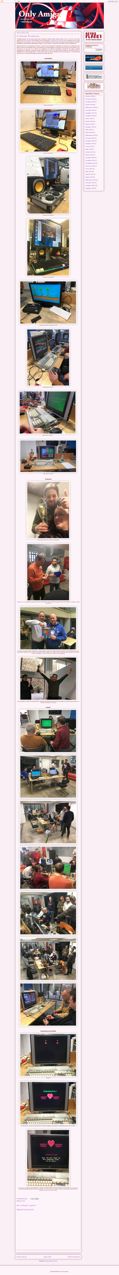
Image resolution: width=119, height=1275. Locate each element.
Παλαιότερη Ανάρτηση (74, 1257)
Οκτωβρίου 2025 (90, 101)
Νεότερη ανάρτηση (22, 1257)
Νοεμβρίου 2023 (89, 127)
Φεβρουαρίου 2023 (90, 135)
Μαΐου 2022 (88, 149)
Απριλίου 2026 (89, 96)
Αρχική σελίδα (47, 1257)
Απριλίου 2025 (89, 104)
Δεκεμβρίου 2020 (90, 185)
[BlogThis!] (33, 1199)
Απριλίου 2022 (89, 152)
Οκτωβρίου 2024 (90, 115)
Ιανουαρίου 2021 (90, 182)
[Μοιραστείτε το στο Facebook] (36, 1199)
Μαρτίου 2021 (89, 177)
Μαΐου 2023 (88, 129)
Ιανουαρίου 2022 (90, 157)
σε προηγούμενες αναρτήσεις (57, 40)
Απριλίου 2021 (89, 174)
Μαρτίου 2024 (89, 124)
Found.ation (29, 40)
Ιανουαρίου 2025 (90, 110)
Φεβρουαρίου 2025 (90, 107)
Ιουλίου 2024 (89, 118)
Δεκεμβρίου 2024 (90, 113)
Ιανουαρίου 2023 (90, 138)
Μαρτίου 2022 (89, 155)
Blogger (66, 1271)
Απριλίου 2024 (89, 121)
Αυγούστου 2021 (90, 166)
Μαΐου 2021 (88, 171)
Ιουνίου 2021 (89, 168)
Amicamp (71, 39)
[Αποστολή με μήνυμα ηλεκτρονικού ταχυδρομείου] (31, 1199)
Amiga (65, 39)
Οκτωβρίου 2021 (90, 160)
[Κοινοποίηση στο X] (35, 1199)
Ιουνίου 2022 (89, 146)
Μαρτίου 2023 (89, 132)
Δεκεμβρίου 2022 (90, 141)
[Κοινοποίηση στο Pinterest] (38, 1199)
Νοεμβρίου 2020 (89, 188)
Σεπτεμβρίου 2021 (90, 163)
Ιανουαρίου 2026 (90, 99)
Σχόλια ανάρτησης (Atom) (51, 1261)
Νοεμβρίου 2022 (89, 143)
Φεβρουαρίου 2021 (90, 180)
